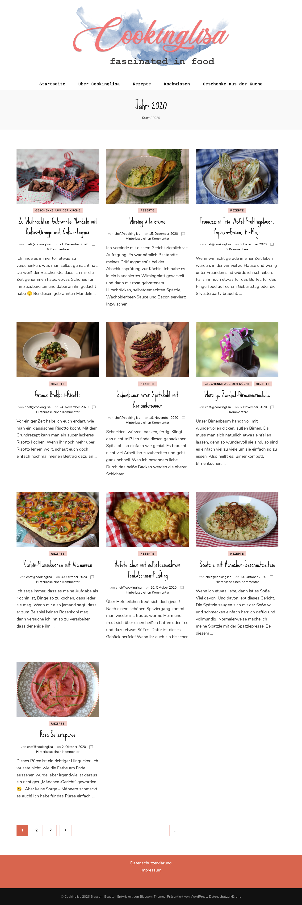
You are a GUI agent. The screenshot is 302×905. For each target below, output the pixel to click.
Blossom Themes (152, 896)
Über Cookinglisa (99, 84)
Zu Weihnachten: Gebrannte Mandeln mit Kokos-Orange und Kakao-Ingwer (57, 226)
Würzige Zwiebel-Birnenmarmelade (237, 395)
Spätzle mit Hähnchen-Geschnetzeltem (237, 564)
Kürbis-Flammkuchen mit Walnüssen (57, 564)
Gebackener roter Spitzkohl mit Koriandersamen (147, 400)
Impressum (151, 870)
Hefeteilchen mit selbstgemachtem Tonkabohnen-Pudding (147, 569)
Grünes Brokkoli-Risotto (57, 395)
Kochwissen (177, 84)
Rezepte (142, 84)
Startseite (52, 84)
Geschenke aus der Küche (233, 84)
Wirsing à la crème (147, 221)
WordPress (199, 896)
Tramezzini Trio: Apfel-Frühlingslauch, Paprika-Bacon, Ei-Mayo (237, 226)
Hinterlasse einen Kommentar (147, 238)
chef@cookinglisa (37, 244)
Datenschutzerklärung (151, 863)
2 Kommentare (237, 249)
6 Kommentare (58, 249)
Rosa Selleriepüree (58, 734)
